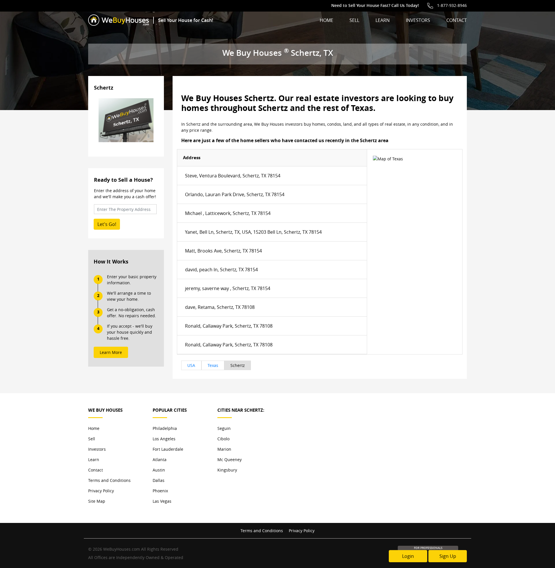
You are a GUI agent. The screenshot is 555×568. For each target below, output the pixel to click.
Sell (354, 20)
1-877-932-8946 (452, 5)
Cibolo (223, 438)
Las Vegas (162, 501)
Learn (382, 20)
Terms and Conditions (109, 480)
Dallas (158, 480)
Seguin (224, 428)
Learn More (111, 352)
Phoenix (160, 490)
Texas (213, 365)
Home (326, 20)
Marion (224, 449)
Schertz (237, 365)
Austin (159, 470)
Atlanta (159, 459)
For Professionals (428, 548)
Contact (456, 20)
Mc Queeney (229, 459)
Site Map (96, 501)
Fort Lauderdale (168, 449)
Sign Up (447, 556)
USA (191, 365)
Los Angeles (164, 438)
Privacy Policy (101, 490)
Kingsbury (227, 470)
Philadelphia (165, 428)
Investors (418, 20)
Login (408, 556)
